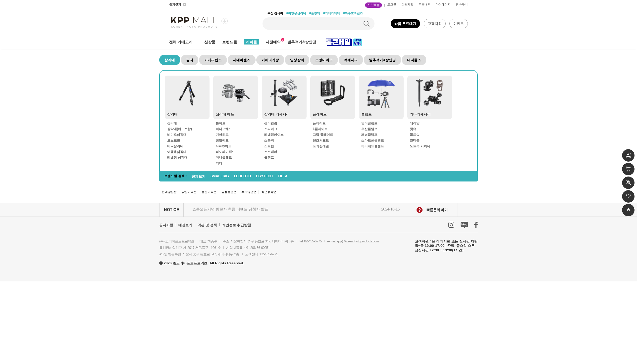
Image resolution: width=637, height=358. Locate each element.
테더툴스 (414, 60)
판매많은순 (169, 192)
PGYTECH (264, 176)
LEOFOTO (242, 176)
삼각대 (169, 60)
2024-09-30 (390, 211)
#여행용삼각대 (296, 13)
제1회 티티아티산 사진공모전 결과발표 (224, 211)
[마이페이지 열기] (628, 155)
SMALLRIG (220, 176)
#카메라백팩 (331, 13)
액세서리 (351, 60)
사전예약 (273, 42)
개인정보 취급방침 (236, 225)
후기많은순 (248, 192)
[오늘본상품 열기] (628, 183)
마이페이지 (443, 4)
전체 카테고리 (181, 42)
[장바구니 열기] (628, 169)
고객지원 (435, 24)
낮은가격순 (189, 192)
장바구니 (462, 4)
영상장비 (297, 60)
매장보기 (185, 225)
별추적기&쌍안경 (301, 42)
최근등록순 (268, 192)
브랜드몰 (229, 42)
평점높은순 (228, 192)
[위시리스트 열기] (628, 196)
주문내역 (424, 4)
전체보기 (199, 176)
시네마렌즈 (241, 60)
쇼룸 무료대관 (405, 24)
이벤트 (458, 24)
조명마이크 (324, 60)
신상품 (209, 42)
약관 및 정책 (207, 225)
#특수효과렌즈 (353, 13)
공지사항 (166, 225)
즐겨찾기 (175, 4)
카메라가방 (270, 60)
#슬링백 (314, 13)
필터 (189, 60)
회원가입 (407, 4)
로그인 (391, 4)
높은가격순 (209, 192)
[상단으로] (628, 210)
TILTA (282, 176)
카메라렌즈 (213, 60)
